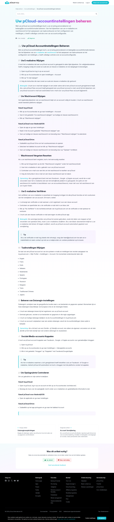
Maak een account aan (100, 3)
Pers (67, 499)
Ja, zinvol (50, 460)
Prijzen (37, 487)
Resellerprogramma (71, 493)
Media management (56, 498)
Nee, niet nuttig (65, 460)
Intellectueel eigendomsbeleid (72, 511)
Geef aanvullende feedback (57, 465)
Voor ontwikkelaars (101, 490)
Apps (36, 484)
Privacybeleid (53, 511)
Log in (88, 3)
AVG (60, 511)
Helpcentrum (19, 9)
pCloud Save (100, 487)
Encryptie (38, 496)
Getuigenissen (70, 496)
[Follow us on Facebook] (6, 481)
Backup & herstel (55, 481)
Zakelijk (37, 493)
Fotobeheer (54, 495)
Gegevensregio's (71, 484)
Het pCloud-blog (70, 487)
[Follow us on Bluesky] (18, 481)
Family (37, 490)
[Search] (96, 13)
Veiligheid (53, 487)
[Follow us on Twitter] (12, 481)
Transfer (98, 484)
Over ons (68, 481)
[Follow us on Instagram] (9, 481)
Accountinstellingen (29, 9)
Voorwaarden (44, 511)
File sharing (54, 484)
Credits (68, 502)
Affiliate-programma (71, 490)
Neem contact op (78, 3)
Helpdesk (84, 481)
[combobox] (57, 14)
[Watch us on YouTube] (15, 481)
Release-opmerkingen (87, 487)
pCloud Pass (99, 481)
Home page (38, 481)
